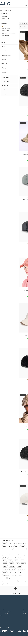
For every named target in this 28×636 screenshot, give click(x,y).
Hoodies (5, 557)
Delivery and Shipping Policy (5, 613)
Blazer (4, 543)
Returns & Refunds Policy (5, 609)
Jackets (4, 546)
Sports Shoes (22, 580)
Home (1, 10)
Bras (21, 557)
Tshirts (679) (7, 28)
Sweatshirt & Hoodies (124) (10, 33)
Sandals (10, 560)
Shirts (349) (6, 30)
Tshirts (22, 560)
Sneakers (5, 566)
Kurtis (22, 546)
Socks (12, 554)
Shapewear (23, 563)
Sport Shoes (23, 549)
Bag (14, 543)
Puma (4, 572)
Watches (16, 560)
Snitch (15, 572)
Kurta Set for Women (7, 549)
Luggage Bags (6, 575)
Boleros (20, 575)
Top (9, 578)
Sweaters (5, 552)
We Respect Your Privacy (4, 606)
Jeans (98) (6, 35)
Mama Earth (12, 566)
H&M (20, 572)
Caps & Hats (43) (7, 26)
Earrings (10, 546)
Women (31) (6, 18)
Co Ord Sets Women (20, 554)
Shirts (11, 552)
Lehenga (5, 563)
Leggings (19, 566)
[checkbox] (9, 18)
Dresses (16, 546)
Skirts (4, 578)
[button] (9, 13)
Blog (1, 615)
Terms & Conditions (4, 604)
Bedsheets (21, 578)
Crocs (10, 572)
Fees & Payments (3, 607)
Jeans (16, 557)
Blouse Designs (21, 543)
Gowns (16, 552)
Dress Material (12, 569)
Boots (10, 543)
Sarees (11, 557)
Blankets (16, 549)
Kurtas (22, 552)
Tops (17, 563)
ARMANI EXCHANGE (8, 10)
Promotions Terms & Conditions (6, 611)
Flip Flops (12, 563)
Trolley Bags (14, 575)
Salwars (4, 569)
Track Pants (5, 554)
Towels (4, 580)
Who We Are (2, 602)
